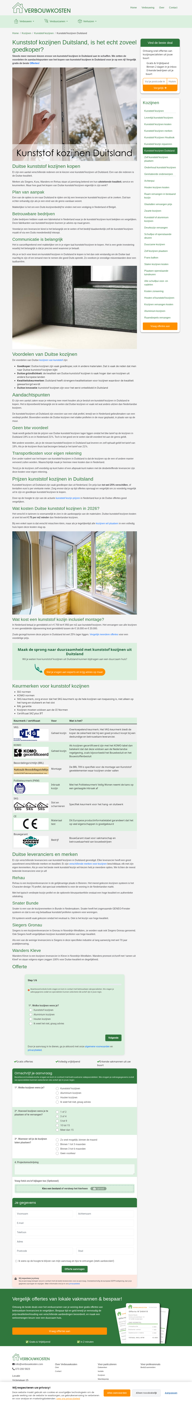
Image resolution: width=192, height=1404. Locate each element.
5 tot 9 (63, 1120)
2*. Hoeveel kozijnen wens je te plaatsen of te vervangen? (31, 1113)
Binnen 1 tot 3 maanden (73, 1144)
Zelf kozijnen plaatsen (156, 251)
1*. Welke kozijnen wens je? (43, 1005)
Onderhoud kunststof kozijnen (160, 167)
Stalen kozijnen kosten (156, 264)
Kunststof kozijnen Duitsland (72, 33)
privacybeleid (35, 1050)
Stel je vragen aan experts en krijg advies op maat (74, 672)
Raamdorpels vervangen (157, 317)
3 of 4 (63, 1116)
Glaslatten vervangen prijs (158, 204)
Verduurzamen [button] (57, 21)
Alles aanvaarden (117, 1392)
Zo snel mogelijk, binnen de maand (78, 1139)
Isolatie (101, 1371)
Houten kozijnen (42, 1019)
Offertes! (34, 63)
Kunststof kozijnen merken (158, 131)
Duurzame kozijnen (154, 244)
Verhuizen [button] (89, 21)
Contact (173, 7)
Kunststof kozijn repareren (158, 144)
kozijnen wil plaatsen (107, 523)
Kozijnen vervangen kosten (158, 304)
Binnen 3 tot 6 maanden (73, 1148)
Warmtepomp (103, 1379)
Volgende (113, 1037)
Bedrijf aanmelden (148, 1367)
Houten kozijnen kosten (156, 187)
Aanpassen (171, 1392)
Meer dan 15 (67, 1129)
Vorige (34, 1037)
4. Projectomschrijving (27, 1162)
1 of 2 (63, 1111)
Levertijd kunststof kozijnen (158, 117)
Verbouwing (148, 7)
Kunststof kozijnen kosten (157, 124)
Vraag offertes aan (160, 326)
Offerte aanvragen (75, 1269)
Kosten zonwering (154, 291)
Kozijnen (26, 33)
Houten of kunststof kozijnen (159, 298)
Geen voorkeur (67, 1153)
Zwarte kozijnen (152, 211)
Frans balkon (151, 257)
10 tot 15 (65, 1125)
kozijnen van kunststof (51, 360)
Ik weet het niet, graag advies (49, 1023)
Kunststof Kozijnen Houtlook (159, 137)
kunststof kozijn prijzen (68, 498)
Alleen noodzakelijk (146, 1392)
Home (133, 7)
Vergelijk (159, 88)
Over (161, 7)
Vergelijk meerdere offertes (104, 634)
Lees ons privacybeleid (68, 1398)
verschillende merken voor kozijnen (88, 863)
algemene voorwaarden (97, 1046)
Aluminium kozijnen (44, 1014)
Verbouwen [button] (25, 21)
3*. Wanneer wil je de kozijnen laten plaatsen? (31, 1140)
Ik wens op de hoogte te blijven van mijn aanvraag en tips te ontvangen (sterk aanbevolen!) (66, 1261)
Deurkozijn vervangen (156, 227)
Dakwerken (102, 1367)
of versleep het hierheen (65, 1188)
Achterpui (149, 181)
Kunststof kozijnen (44, 33)
